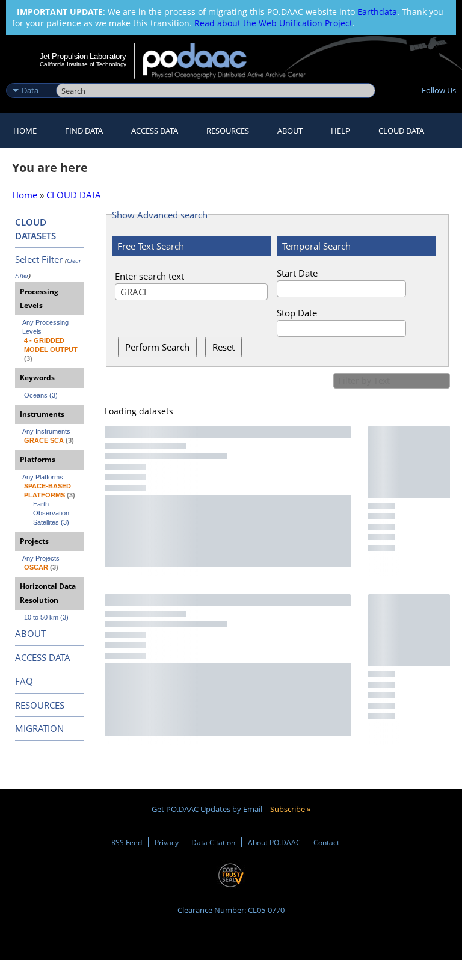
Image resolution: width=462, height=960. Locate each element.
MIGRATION (39, 728)
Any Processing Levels (46, 327)
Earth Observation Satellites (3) (52, 513)
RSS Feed (126, 842)
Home (25, 130)
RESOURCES (227, 130)
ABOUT (30, 633)
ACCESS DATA (42, 657)
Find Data (84, 130)
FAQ (24, 681)
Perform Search (157, 347)
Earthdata (377, 11)
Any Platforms (42, 477)
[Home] (232, 61)
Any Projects (41, 558)
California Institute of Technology (83, 64)
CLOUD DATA (401, 130)
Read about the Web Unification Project (273, 23)
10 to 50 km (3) (46, 617)
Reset (223, 347)
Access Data (154, 130)
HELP (340, 130)
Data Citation (213, 842)
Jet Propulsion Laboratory (83, 56)
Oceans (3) (41, 395)
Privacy (167, 842)
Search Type (30, 77)
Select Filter (39, 259)
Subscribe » (290, 809)
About (290, 130)
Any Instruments (46, 431)
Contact (326, 842)
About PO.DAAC (274, 842)
